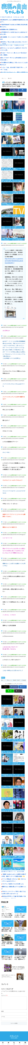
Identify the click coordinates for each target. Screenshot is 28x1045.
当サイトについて (14, 1040)
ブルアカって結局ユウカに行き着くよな (13, 884)
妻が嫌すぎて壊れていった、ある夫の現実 (12, 871)
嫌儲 (4, 677)
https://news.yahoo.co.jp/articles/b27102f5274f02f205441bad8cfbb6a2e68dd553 (14, 261)
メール (3, 1016)
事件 (15, 680)
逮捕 (25, 680)
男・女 (20, 680)
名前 (2, 1011)
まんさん (10, 680)
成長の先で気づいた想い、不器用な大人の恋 (12, 45)
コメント (4, 995)
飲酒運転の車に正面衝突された (9, 29)
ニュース (4, 680)
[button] (18, 94)
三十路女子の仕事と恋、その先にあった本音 (12, 17)
